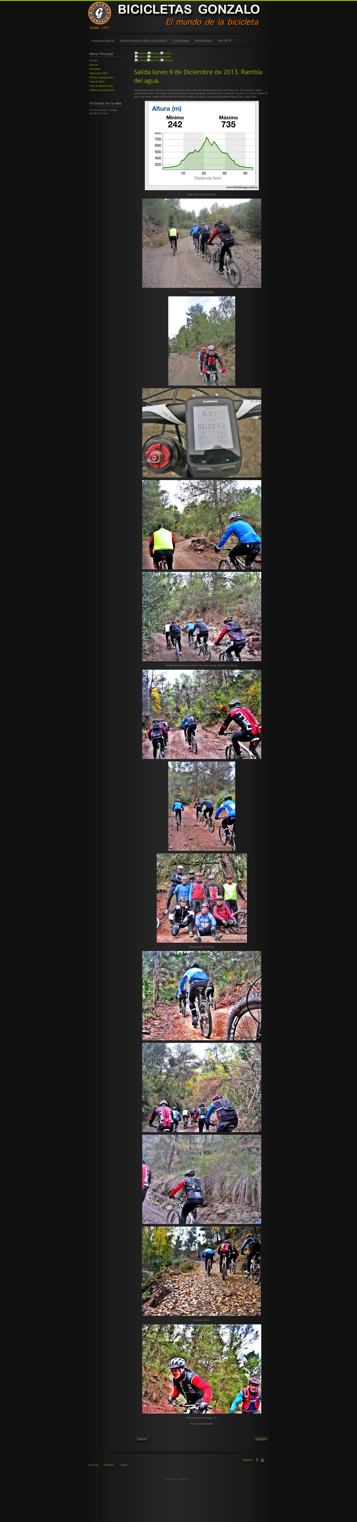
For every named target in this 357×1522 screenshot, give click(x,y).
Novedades (95, 68)
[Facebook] (257, 1459)
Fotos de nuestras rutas (101, 85)
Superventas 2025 (98, 73)
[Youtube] (262, 1459)
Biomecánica (203, 41)
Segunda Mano (97, 81)
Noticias (93, 64)
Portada (93, 60)
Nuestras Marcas (103, 41)
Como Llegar (181, 41)
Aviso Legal (92, 1465)
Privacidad (109, 1465)
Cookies (123, 1465)
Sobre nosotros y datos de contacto (143, 41)
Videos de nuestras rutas (101, 90)
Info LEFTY (224, 41)
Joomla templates (178, 1479)
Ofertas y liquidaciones (101, 77)
